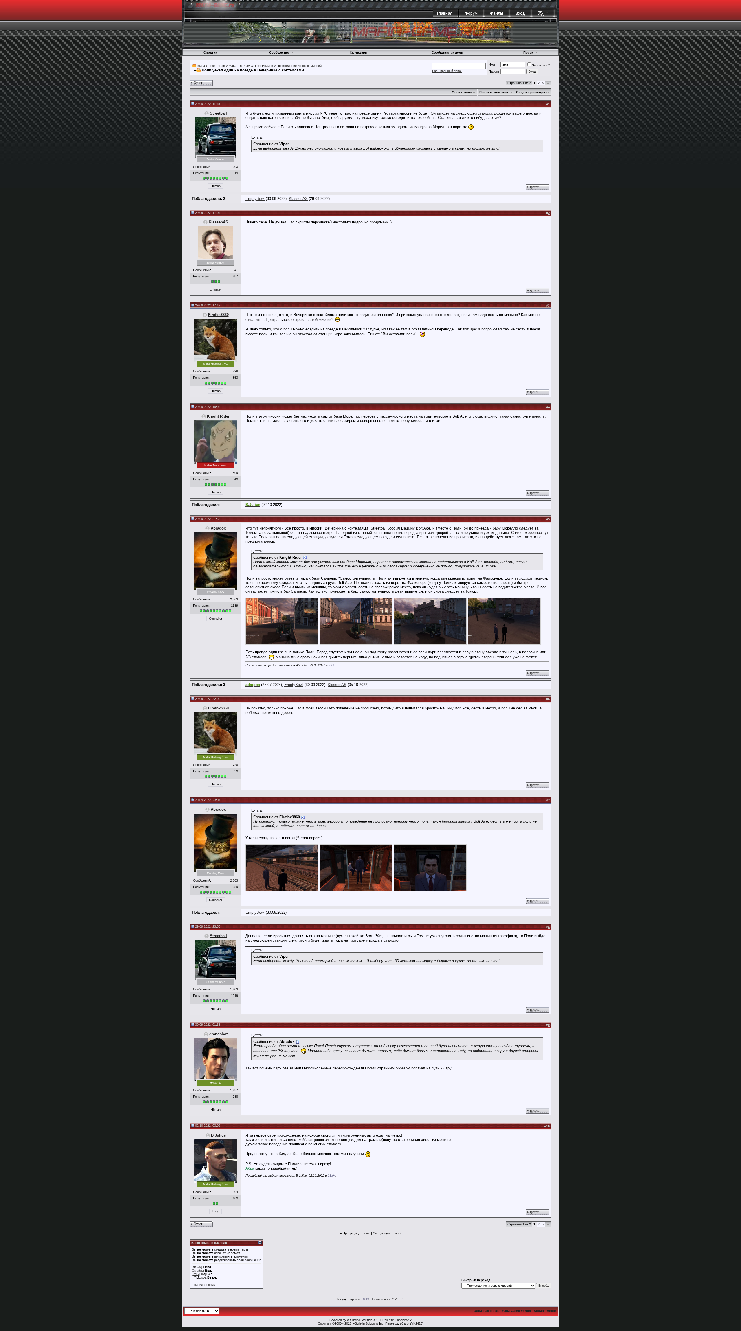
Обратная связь (486, 1310)
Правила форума (204, 1284)
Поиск (528, 52)
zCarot (404, 1323)
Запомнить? (541, 65)
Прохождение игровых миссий (299, 65)
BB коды (198, 1267)
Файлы (496, 13)
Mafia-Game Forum (211, 65)
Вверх (552, 1310)
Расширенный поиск (447, 71)
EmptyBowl (255, 198)
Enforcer (216, 289)
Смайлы (198, 1270)
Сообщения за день (447, 52)
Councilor (215, 618)
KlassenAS (298, 198)
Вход (520, 13)
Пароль (494, 71)
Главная (444, 13)
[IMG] (196, 1274)
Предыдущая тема (356, 1233)
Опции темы (462, 92)
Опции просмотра (530, 92)
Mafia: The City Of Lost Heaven (251, 65)
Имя (492, 64)
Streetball (218, 113)
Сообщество (279, 52)
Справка (210, 52)
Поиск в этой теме (493, 92)
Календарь (358, 52)
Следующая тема (386, 1233)
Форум (471, 13)
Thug (215, 1211)
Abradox (218, 528)
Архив (539, 1310)
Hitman (216, 186)
